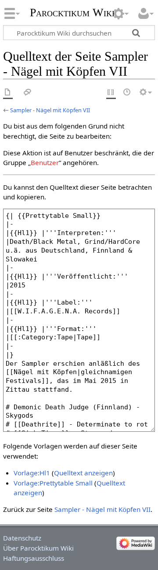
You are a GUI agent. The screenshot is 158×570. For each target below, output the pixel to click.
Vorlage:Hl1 (32, 472)
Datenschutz (22, 537)
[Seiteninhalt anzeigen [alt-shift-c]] (8, 93)
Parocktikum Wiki (72, 11)
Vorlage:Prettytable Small (53, 482)
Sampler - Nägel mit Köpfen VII (50, 110)
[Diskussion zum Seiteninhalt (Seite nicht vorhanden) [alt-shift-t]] (27, 93)
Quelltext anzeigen (83, 472)
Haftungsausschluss (33, 558)
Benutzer (45, 162)
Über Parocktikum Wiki (38, 548)
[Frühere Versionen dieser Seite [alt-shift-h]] (127, 93)
